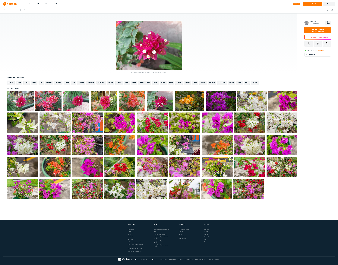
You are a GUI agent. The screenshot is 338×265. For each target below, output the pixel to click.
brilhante (58, 82)
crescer (179, 82)
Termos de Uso (189, 259)
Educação (130, 239)
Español (206, 232)
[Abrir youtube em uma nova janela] (152, 259)
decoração (91, 82)
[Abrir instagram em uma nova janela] (138, 259)
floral (134, 82)
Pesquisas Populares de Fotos (161, 241)
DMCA (155, 232)
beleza (34, 82)
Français (206, 239)
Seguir (328, 23)
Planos (290, 4)
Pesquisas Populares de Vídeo (161, 245)
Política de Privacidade (200, 259)
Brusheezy (131, 229)
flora (126, 82)
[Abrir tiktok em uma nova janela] (147, 259)
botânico (49, 82)
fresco (155, 82)
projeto (110, 82)
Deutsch (206, 237)
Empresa (130, 237)
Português (207, 234)
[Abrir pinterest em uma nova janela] (144, 259)
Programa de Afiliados (160, 234)
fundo (19, 82)
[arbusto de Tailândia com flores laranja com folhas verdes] (189, 101)
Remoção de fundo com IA (135, 248)
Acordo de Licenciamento (161, 229)
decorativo (101, 82)
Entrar (329, 4)
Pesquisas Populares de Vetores (161, 237)
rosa (246, 82)
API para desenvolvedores (135, 242)
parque (231, 82)
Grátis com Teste (317, 30)
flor (41, 82)
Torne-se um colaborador (182, 237)
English (206, 229)
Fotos (31, 4)
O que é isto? (321, 50)
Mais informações (310, 54)
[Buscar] (328, 10)
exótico (119, 82)
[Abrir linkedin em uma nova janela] (141, 259)
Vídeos (39, 4)
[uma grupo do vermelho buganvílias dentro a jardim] (20, 101)
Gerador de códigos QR (134, 251)
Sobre (180, 234)
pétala (239, 82)
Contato (181, 232)
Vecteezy (130, 232)
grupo (67, 82)
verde (171, 82)
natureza (212, 82)
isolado (187, 82)
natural (203, 82)
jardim (163, 82)
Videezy (130, 234)
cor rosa (254, 82)
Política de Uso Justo (213, 259)
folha (195, 82)
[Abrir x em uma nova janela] (150, 259)
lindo (26, 82)
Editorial (47, 4)
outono (10, 82)
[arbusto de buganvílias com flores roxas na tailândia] (221, 101)
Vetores (22, 4)
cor (74, 82)
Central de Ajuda (184, 229)
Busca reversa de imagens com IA (135, 245)
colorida (81, 82)
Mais (55, 4)
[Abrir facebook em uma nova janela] (135, 259)
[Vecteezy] (10, 4)
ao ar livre (222, 82)
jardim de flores (145, 82)
